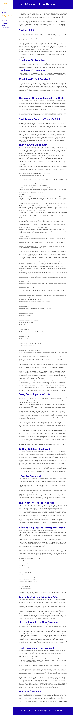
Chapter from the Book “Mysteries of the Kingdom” (5, 16)
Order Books (4, 31)
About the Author (5, 20)
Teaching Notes (5, 18)
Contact (3, 29)
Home (3, 9)
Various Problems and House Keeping (6, 23)
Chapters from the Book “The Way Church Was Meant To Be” (6, 12)
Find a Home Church (6, 27)
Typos (3, 25)
